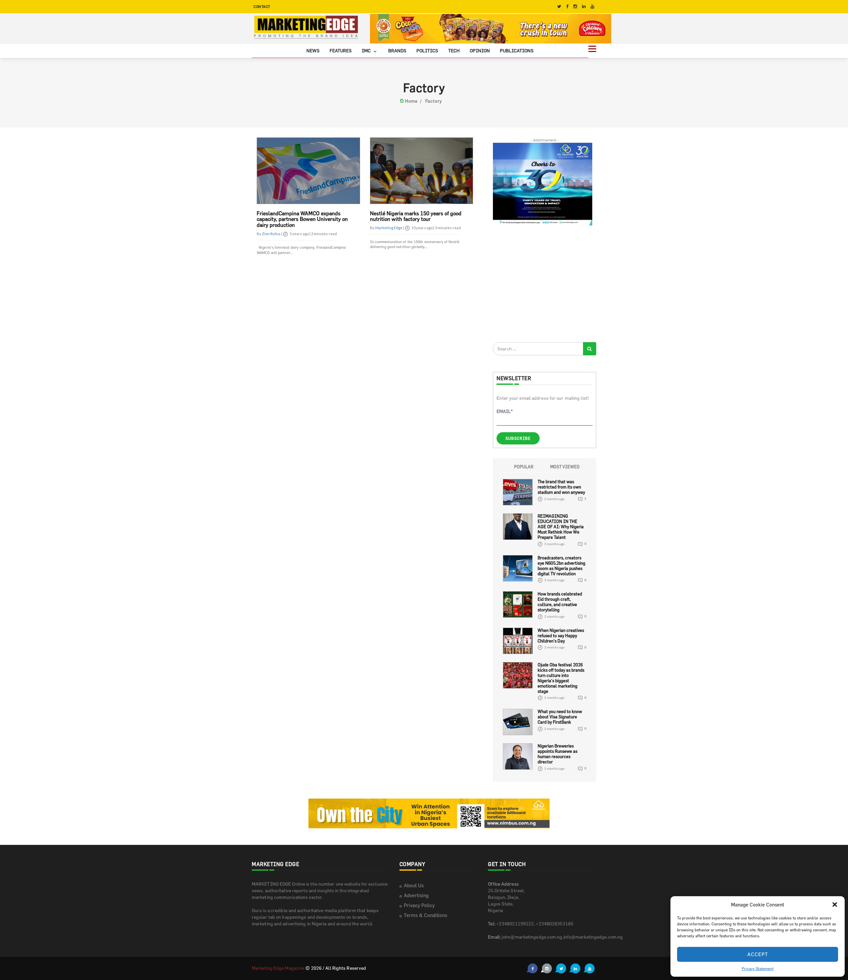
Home (411, 101)
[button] (834, 904)
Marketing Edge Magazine (278, 968)
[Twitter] (559, 6)
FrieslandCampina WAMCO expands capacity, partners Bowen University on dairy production (302, 219)
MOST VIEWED (565, 466)
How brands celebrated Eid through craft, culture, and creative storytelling (560, 601)
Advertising (416, 895)
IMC (367, 50)
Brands (397, 50)
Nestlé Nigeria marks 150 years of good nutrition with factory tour (415, 216)
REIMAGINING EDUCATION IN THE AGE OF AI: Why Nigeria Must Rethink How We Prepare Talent (561, 526)
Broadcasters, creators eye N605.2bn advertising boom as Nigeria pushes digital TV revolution (561, 565)
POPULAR (523, 466)
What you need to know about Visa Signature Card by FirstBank (560, 717)
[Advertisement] (542, 283)
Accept (757, 954)
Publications (517, 50)
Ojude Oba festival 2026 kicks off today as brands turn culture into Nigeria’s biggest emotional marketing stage (561, 678)
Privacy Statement (757, 968)
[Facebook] (567, 6)
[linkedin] (584, 6)
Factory (433, 101)
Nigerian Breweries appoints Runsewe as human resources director (557, 753)
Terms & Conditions (425, 915)
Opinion (480, 50)
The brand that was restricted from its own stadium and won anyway (561, 487)
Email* (505, 411)
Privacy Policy (419, 905)
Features (341, 50)
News (313, 50)
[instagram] (575, 6)
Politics (427, 50)
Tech (454, 50)
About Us (414, 885)
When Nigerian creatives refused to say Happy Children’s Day (561, 636)
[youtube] (592, 6)
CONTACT (261, 6)
